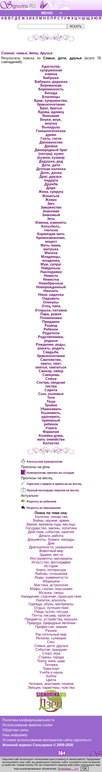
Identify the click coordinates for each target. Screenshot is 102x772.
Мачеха (51, 253)
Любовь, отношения (51, 574)
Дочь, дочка (51, 173)
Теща (50, 401)
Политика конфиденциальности (28, 720)
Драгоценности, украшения (51, 547)
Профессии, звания (51, 627)
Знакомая (50, 211)
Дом (51, 543)
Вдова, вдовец (51, 112)
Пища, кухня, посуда (51, 612)
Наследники (51, 272)
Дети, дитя (51, 165)
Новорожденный (51, 287)
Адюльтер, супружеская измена (51, 70)
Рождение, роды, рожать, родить (51, 346)
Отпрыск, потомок (51, 310)
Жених (51, 200)
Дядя (51, 188)
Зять (51, 219)
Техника (51, 665)
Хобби (51, 676)
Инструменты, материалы (51, 558)
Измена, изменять (50, 222)
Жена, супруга (51, 192)
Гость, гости (51, 138)
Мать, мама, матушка (51, 247)
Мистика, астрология (51, 585)
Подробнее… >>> (68, 768)
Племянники (51, 318)
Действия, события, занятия (51, 532)
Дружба (51, 184)
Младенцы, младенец (51, 258)
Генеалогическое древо (51, 133)
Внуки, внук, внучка (51, 121)
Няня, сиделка (51, 295)
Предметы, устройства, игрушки (51, 619)
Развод (51, 325)
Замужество (51, 207)
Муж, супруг (51, 264)
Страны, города (51, 657)
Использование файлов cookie (27, 725)
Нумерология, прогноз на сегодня (50, 472)
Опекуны (51, 302)
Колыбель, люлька (50, 228)
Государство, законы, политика (51, 528)
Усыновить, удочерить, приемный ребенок (51, 418)
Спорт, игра (51, 653)
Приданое (51, 322)
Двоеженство (51, 142)
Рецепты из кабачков (41, 501)
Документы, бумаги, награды (51, 539)
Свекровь (51, 375)
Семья (51, 379)
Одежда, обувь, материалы (51, 604)
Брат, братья (51, 108)
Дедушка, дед (51, 161)
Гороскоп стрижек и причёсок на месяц (54, 484)
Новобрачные (51, 283)
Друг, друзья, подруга (50, 178)
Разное (51, 630)
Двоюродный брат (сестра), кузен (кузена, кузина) (51, 153)
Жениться (51, 196)
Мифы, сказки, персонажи (51, 589)
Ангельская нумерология (44, 461)
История (51, 566)
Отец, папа (51, 306)
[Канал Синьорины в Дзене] (51, 711)
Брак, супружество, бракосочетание (51, 102)
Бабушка (51, 78)
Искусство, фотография (51, 562)
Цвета (51, 680)
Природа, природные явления (51, 623)
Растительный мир (51, 634)
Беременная (51, 85)
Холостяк (51, 443)
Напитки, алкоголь (51, 600)
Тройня (51, 405)
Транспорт (51, 668)
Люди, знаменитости (51, 577)
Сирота (51, 390)
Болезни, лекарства (51, 517)
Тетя (51, 398)
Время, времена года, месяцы (51, 524)
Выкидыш (51, 127)
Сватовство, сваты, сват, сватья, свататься (50, 363)
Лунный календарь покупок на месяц (53, 490)
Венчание (50, 116)
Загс (51, 203)
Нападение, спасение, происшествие (51, 596)
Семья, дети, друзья (51, 646)
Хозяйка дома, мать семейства (51, 437)
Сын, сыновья (51, 394)
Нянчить (50, 291)
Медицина (51, 581)
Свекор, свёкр (51, 371)
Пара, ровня (50, 314)
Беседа (51, 93)
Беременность (51, 89)
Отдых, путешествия (51, 608)
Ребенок (51, 329)
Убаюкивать (50, 409)
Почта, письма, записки (51, 615)
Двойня (51, 146)
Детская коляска (50, 169)
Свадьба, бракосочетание (51, 354)
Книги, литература (51, 570)
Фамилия (51, 432)
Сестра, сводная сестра (51, 384)
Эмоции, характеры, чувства (51, 687)
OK (84, 768)
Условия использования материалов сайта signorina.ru (46, 740)
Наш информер (14, 735)
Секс (51, 642)
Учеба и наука (51, 672)
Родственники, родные (51, 339)
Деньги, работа (51, 536)
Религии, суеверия (51, 638)
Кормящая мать (51, 234)
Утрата (51, 428)
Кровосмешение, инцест (50, 239)
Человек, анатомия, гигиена (51, 684)
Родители (51, 333)
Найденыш (50, 268)
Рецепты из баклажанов (43, 508)
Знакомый (51, 215)
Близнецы (51, 97)
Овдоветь (51, 298)
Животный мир (51, 551)
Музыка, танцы (51, 593)
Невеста (51, 276)
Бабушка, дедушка (51, 82)
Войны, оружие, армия (51, 520)
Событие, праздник (51, 649)
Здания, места (51, 555)
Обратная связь (15, 730)
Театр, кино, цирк (51, 661)
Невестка (51, 279)
